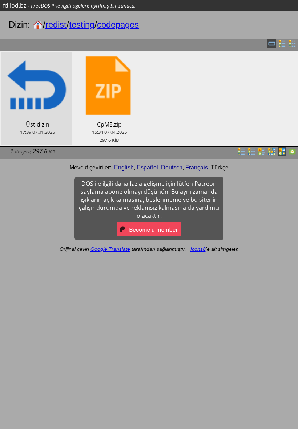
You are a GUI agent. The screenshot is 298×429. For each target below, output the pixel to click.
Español (147, 167)
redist (56, 24)
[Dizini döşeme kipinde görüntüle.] (261, 154)
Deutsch (171, 167)
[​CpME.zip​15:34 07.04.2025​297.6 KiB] (108, 56)
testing (81, 24)
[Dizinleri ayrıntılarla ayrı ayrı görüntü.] (292, 46)
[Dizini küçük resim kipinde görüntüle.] (271, 154)
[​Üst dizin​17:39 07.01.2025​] (36, 56)
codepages (118, 24)
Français (196, 167)
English (124, 167)
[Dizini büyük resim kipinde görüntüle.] (292, 154)
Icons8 (198, 249)
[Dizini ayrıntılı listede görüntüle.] (251, 154)
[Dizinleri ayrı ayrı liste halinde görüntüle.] (282, 46)
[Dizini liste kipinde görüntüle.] (241, 154)
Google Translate (110, 249)
